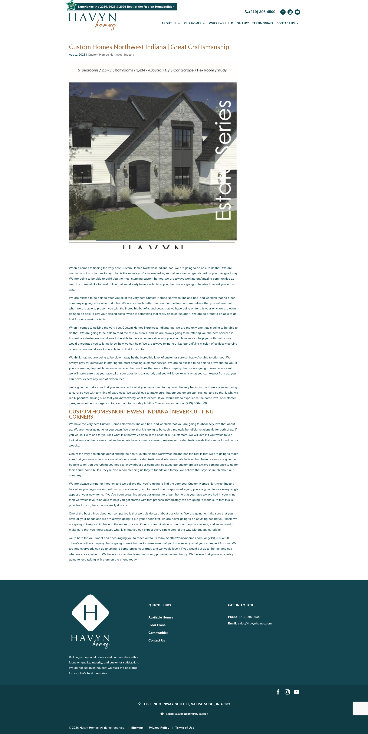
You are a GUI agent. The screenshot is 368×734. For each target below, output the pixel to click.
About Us (169, 23)
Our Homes (192, 23)
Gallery (243, 23)
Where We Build (221, 23)
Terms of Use (184, 727)
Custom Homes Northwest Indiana (111, 54)
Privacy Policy (159, 727)
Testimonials (262, 23)
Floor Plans (156, 625)
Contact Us (285, 23)
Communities (158, 632)
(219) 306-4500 (262, 11)
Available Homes (160, 617)
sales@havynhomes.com (255, 623)
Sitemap (137, 727)
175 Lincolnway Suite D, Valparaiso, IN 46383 (186, 704)
